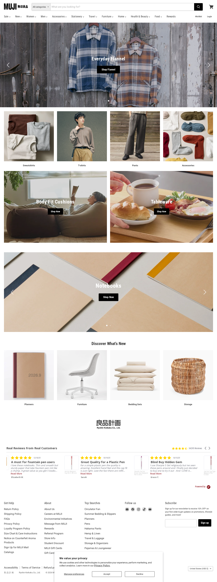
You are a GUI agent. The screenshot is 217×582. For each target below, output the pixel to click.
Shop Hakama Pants (101, 69)
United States (199, 568)
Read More (28, 473)
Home (121, 16)
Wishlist (198, 16)
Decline (139, 574)
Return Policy (11, 509)
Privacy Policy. (102, 565)
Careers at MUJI (53, 513)
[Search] (198, 7)
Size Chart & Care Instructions (20, 533)
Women (30, 16)
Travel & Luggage (94, 538)
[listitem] (38, 467)
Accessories (58, 16)
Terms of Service (30, 567)
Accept (106, 574)
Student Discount (54, 543)
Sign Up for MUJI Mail (16, 547)
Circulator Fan (92, 509)
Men (43, 16)
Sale (6, 16)
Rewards (171, 16)
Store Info (49, 538)
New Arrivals (130, 69)
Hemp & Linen (92, 533)
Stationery (77, 16)
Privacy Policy (12, 523)
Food (158, 16)
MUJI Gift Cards (53, 548)
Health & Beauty (140, 16)
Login (209, 16)
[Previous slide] (9, 65)
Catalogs (9, 552)
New (17, 16)
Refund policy (51, 567)
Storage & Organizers (96, 543)
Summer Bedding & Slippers (100, 513)
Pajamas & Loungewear (98, 548)
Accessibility (11, 567)
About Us (49, 509)
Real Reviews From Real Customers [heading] (31, 448)
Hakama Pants (93, 528)
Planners (89, 518)
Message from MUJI (55, 523)
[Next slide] (208, 65)
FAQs (7, 518)
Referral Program (53, 533)
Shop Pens (109, 297)
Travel (92, 16)
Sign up (205, 522)
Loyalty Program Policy (17, 528)
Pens (87, 523)
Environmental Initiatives (58, 518)
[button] (205, 448)
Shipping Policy (12, 513)
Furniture (107, 16)
